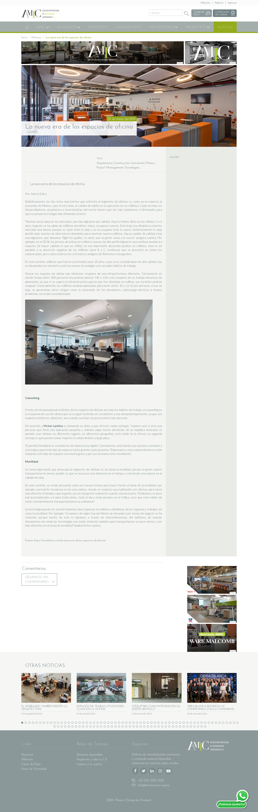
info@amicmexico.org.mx (153, 785)
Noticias (225, 27)
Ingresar (232, 2)
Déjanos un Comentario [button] (37, 580)
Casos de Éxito (128, 27)
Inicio (24, 37)
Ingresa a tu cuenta (89, 764)
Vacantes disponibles (90, 754)
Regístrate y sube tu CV (92, 759)
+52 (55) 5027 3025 (150, 780)
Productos (196, 27)
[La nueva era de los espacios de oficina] (129, 106)
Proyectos (97, 27)
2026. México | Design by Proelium (129, 800)
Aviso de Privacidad (33, 768)
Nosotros (27, 754)
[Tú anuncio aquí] (211, 52)
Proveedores (162, 27)
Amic (41, 27)
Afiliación (205, 2)
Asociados (67, 27)
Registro (219, 2)
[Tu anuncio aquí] (102, 52)
